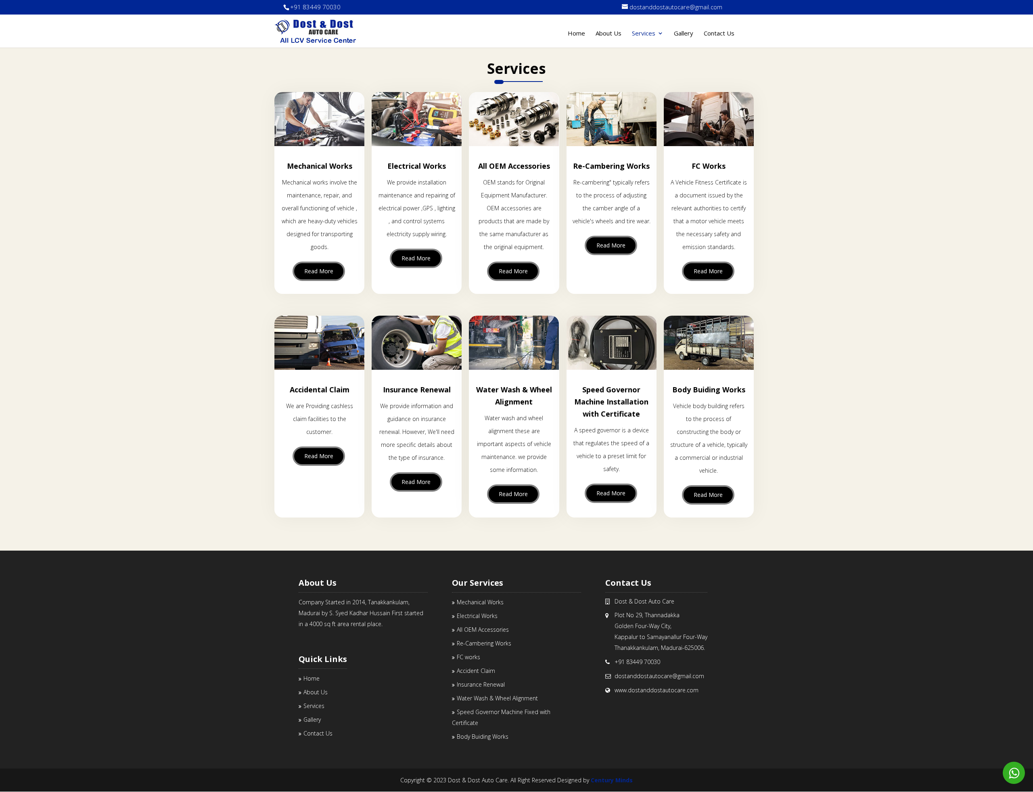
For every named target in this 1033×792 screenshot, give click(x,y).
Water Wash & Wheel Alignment (497, 698)
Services (643, 33)
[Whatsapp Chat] (1014, 773)
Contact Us (719, 33)
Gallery (683, 33)
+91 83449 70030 (316, 7)
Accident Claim (476, 671)
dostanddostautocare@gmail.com (659, 676)
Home (576, 33)
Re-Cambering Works (484, 643)
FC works (468, 657)
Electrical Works (477, 616)
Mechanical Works (480, 602)
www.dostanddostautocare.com (656, 690)
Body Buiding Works (482, 736)
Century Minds (612, 780)
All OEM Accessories (483, 629)
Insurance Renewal (481, 684)
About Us (608, 33)
